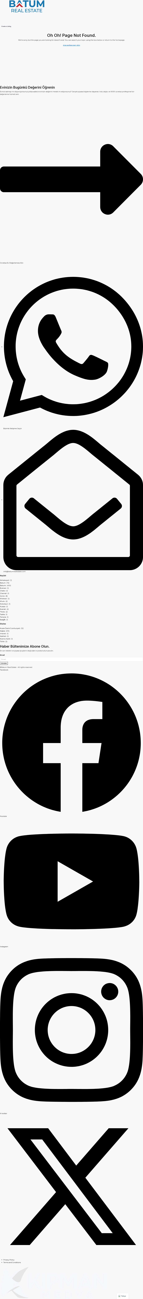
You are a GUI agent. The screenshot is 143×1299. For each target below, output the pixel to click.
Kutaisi (2, 607)
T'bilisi (2, 612)
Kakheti (3, 636)
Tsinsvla (3, 617)
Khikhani (3, 599)
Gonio (2, 596)
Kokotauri (4, 604)
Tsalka (2, 614)
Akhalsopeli (4, 580)
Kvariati (3, 609)
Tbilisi (2, 641)
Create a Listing (6, 26)
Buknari (3, 588)
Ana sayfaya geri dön (71, 45)
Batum (3, 583)
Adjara (2, 631)
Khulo (2, 601)
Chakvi (2, 591)
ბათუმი (2, 620)
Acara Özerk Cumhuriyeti (10, 628)
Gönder (4, 663)
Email (2, 655)
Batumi (3, 585)
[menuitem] (2, 22)
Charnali (3, 593)
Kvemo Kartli (5, 639)
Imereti (3, 634)
